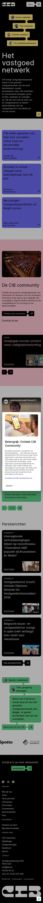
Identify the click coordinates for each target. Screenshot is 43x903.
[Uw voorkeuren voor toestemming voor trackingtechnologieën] (39, 899)
